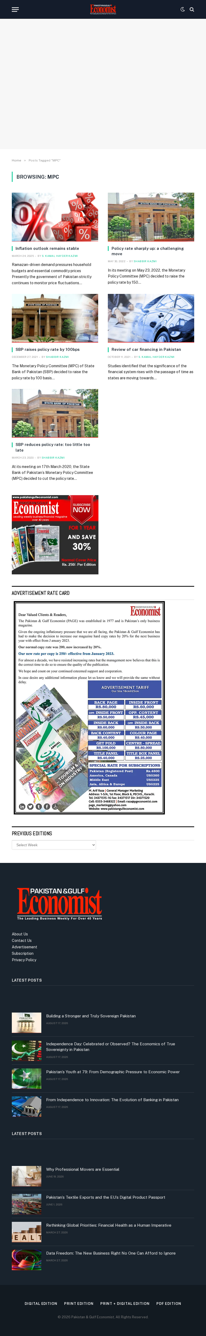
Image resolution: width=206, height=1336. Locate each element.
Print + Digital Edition (125, 1304)
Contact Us (22, 940)
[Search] (191, 9)
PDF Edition (168, 1304)
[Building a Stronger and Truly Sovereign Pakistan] (26, 1023)
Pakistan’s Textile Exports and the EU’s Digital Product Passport (105, 1197)
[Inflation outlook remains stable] (55, 217)
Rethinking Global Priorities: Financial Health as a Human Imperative (108, 1225)
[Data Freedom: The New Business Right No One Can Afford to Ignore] (26, 1260)
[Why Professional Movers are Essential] (26, 1176)
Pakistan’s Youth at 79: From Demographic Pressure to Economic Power (113, 1071)
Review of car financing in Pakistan (146, 349)
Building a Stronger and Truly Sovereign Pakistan (91, 1016)
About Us (20, 934)
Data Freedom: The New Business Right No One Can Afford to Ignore (111, 1253)
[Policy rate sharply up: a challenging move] (151, 217)
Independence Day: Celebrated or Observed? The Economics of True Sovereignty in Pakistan (110, 1047)
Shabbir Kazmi (145, 261)
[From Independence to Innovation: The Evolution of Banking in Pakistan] (26, 1106)
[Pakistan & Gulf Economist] (103, 9)
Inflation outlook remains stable (47, 248)
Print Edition (79, 1304)
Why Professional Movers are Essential (82, 1169)
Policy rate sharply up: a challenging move (148, 251)
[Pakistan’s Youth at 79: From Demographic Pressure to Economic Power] (26, 1078)
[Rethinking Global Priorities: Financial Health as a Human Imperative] (26, 1232)
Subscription (23, 953)
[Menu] (15, 9)
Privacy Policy (24, 960)
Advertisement (24, 947)
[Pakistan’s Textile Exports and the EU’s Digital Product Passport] (26, 1204)
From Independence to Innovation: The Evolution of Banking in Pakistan (112, 1099)
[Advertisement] (103, 100)
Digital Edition (41, 1304)
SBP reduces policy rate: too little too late (53, 447)
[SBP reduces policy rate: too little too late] (55, 413)
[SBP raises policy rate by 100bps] (55, 318)
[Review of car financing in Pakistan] (151, 318)
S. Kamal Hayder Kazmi (60, 255)
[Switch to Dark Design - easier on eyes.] (182, 9)
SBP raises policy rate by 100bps (48, 349)
